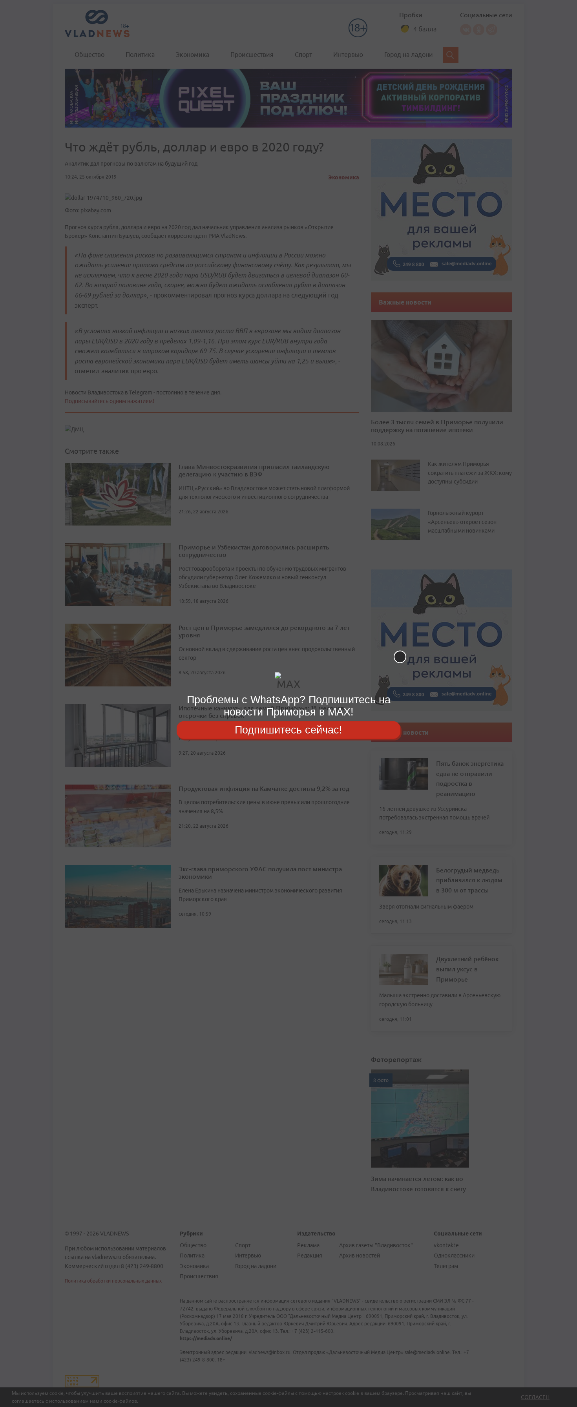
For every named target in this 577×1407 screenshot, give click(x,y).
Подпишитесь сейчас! (288, 729)
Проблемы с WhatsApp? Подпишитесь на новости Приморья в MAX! (289, 706)
